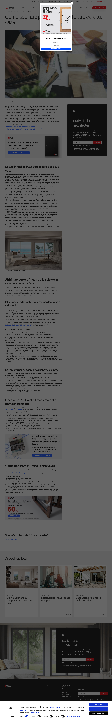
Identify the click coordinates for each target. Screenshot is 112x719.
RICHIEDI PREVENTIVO (56, 48)
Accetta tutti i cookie (98, 704)
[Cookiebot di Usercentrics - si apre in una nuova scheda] (11, 716)
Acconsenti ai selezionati (98, 708)
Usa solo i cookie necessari (98, 713)
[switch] (39, 716)
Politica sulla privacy (34, 712)
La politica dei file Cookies (55, 707)
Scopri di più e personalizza (73, 716)
